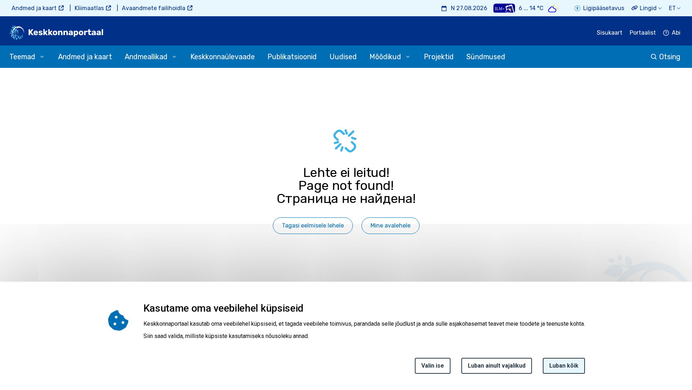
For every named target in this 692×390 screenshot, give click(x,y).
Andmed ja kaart (34, 8)
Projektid (439, 56)
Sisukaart (609, 32)
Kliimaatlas (89, 8)
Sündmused (485, 56)
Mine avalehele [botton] (391, 225)
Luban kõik (563, 365)
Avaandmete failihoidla (153, 8)
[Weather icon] (553, 8)
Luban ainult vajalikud (496, 365)
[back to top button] (661, 351)
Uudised (343, 56)
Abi (676, 32)
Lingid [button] (648, 8)
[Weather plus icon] (504, 8)
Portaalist (643, 32)
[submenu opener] (41, 57)
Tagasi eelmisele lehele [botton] (313, 225)
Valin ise (432, 365)
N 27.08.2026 (469, 8)
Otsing (669, 56)
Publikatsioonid (292, 56)
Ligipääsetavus (603, 8)
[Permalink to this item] (305, 308)
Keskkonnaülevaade (222, 56)
